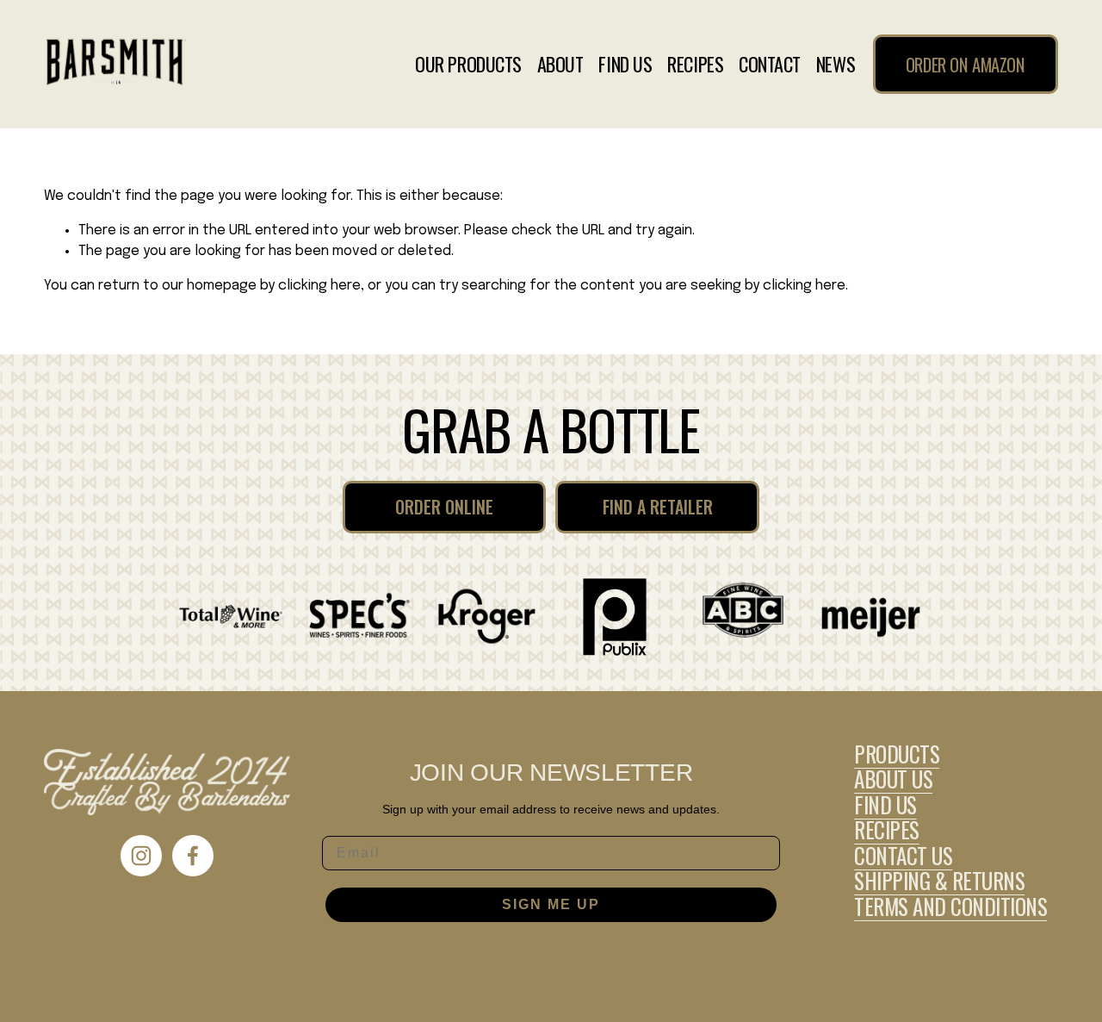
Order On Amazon (965, 64)
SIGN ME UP (551, 904)
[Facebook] (193, 855)
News (835, 64)
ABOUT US (893, 779)
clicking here (319, 285)
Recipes (695, 64)
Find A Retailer (658, 507)
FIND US (885, 805)
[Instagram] (141, 855)
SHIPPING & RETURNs (939, 881)
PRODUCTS (896, 754)
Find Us (625, 64)
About (560, 64)
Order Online (444, 507)
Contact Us (903, 856)
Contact (770, 64)
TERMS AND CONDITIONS (950, 906)
